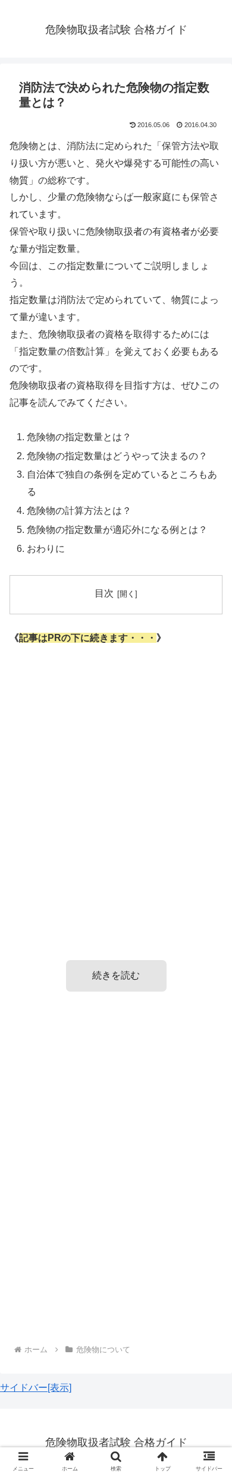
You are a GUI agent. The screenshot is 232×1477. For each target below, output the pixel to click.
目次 (104, 593)
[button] (208, 1143)
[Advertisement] (116, 786)
